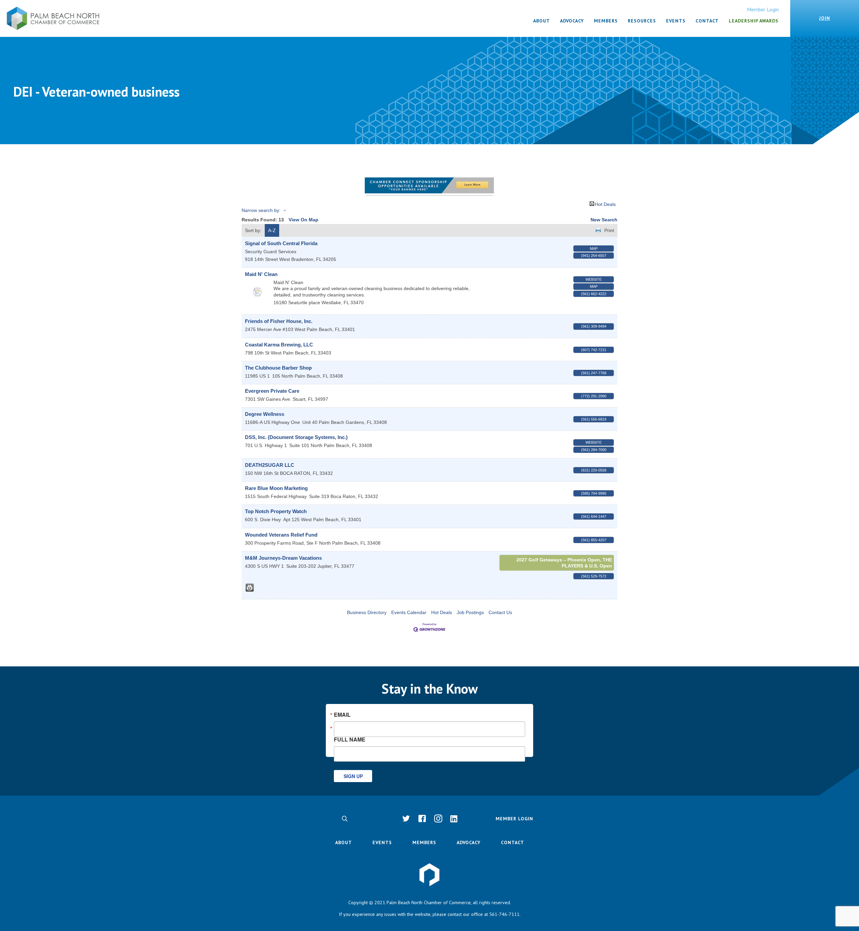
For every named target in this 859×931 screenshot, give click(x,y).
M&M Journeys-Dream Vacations (283, 558)
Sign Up (353, 776)
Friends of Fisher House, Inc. (278, 321)
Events (382, 842)
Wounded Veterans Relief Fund (281, 535)
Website (594, 279)
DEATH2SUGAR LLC (269, 465)
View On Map (303, 219)
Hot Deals (605, 204)
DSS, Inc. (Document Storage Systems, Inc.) (296, 437)
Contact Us (500, 612)
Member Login (763, 9)
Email (342, 714)
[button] (344, 818)
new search (604, 219)
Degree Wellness (264, 414)
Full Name (349, 738)
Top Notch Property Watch (276, 511)
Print (609, 230)
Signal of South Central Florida (281, 243)
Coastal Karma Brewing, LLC (279, 344)
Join (824, 18)
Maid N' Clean (261, 274)
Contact (512, 842)
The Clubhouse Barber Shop (278, 368)
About (343, 842)
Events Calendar (408, 612)
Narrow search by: (261, 210)
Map (594, 249)
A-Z (272, 230)
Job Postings (470, 612)
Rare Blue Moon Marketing (276, 488)
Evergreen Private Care (272, 391)
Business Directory (367, 612)
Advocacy (469, 842)
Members (424, 842)
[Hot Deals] (250, 588)
